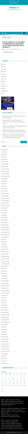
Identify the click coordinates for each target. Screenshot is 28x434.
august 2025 (5, 178)
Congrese (5, 69)
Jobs (4, 83)
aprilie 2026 (5, 159)
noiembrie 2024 (6, 200)
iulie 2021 (4, 297)
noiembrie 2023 (6, 229)
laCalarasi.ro (8, 411)
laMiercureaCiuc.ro (5, 413)
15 (20, 380)
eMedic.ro (14, 7)
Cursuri (4, 74)
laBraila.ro (9, 425)
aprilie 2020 (5, 334)
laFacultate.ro (19, 401)
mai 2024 (4, 215)
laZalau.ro (21, 428)
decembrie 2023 (6, 227)
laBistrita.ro (19, 423)
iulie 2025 (4, 181)
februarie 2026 (6, 164)
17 (2, 383)
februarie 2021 (6, 310)
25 (5, 385)
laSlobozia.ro (12, 426)
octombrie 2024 (6, 203)
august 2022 (5, 266)
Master (4, 88)
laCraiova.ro (3, 410)
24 (2, 385)
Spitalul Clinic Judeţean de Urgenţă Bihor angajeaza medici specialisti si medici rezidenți (15, 127)
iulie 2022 (4, 268)
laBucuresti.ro (10, 408)
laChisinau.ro (17, 403)
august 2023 (5, 237)
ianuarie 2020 (5, 341)
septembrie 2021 (6, 293)
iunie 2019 (5, 358)
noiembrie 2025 (6, 171)
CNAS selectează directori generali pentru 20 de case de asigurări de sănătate (14, 117)
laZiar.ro (10, 401)
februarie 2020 (6, 339)
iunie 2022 (5, 271)
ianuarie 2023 (5, 254)
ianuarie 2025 (5, 195)
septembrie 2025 (6, 176)
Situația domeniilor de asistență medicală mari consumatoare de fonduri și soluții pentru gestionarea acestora (14, 122)
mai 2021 (4, 302)
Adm (11, 49)
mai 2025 (4, 186)
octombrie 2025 (6, 173)
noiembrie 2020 (6, 317)
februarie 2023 (6, 251)
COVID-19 (5, 71)
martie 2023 (5, 249)
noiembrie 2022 (6, 259)
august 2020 (5, 324)
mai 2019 (4, 361)
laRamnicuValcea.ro (5, 416)
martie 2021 (5, 307)
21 (17, 383)
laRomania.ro (4, 408)
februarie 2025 (6, 193)
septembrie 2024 (6, 205)
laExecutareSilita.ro (10, 403)
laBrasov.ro (3, 420)
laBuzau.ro (3, 411)
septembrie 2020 (6, 322)
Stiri (3, 93)
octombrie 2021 (6, 290)
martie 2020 (5, 336)
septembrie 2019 (6, 351)
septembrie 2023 (6, 234)
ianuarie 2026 (5, 166)
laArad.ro (3, 423)
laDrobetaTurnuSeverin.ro (15, 416)
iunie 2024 (5, 212)
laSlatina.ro (7, 426)
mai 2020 (4, 331)
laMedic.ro (8, 399)
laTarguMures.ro (10, 428)
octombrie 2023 (6, 232)
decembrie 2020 (6, 314)
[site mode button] (23, 33)
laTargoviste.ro (19, 426)
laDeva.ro (13, 411)
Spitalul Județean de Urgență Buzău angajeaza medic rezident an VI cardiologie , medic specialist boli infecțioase (15, 131)
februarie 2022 (6, 280)
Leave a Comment (17, 49)
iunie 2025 (5, 183)
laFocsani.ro (17, 411)
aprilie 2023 (5, 246)
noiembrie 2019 (6, 346)
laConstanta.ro (23, 408)
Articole (4, 64)
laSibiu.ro (3, 426)
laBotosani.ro (4, 425)
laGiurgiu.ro (23, 411)
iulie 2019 (4, 356)
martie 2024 (5, 220)
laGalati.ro (9, 410)
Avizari (4, 66)
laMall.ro (6, 401)
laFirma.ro (14, 401)
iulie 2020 (4, 327)
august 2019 (5, 353)
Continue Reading (8, 52)
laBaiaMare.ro (13, 423)
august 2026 (5, 149)
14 (17, 380)
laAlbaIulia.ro (8, 421)
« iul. (2, 390)
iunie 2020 (5, 329)
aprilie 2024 (5, 217)
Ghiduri (4, 81)
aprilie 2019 (5, 363)
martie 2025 (5, 190)
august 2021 (5, 295)
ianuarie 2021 (5, 312)
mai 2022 (4, 273)
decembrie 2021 (6, 285)
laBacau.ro (7, 423)
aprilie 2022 (5, 276)
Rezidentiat (5, 91)
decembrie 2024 (6, 198)
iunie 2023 (5, 241)
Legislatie (4, 86)
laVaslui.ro (3, 421)
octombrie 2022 (6, 261)
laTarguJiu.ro (4, 428)
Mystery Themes (18, 432)
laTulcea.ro (16, 428)
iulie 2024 (4, 210)
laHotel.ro (17, 399)
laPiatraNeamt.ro (4, 404)
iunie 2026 (5, 154)
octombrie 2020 (6, 319)
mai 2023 (4, 244)
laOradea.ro (3, 414)
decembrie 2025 (6, 169)
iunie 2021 (5, 300)
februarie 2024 (6, 222)
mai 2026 (4, 156)
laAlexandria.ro (15, 421)
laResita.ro (13, 425)
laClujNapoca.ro (16, 408)
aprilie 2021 (5, 305)
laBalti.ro (21, 403)
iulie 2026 (4, 152)
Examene (4, 78)
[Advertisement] (14, 23)
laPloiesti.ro (13, 410)
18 (5, 383)
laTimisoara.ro (20, 410)
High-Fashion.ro (11, 404)
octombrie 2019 (6, 348)
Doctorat (4, 76)
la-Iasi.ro (8, 420)
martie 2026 (5, 161)
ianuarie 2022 (5, 283)
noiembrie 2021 (6, 288)
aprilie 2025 (5, 188)
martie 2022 (5, 278)
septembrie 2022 (6, 263)
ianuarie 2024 (5, 224)
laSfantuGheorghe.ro (14, 420)
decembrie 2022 (6, 256)
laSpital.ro (13, 399)
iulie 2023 (4, 239)
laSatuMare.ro (19, 425)
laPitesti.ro (9, 414)
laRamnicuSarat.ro (15, 414)
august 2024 (5, 207)
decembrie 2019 (6, 344)
